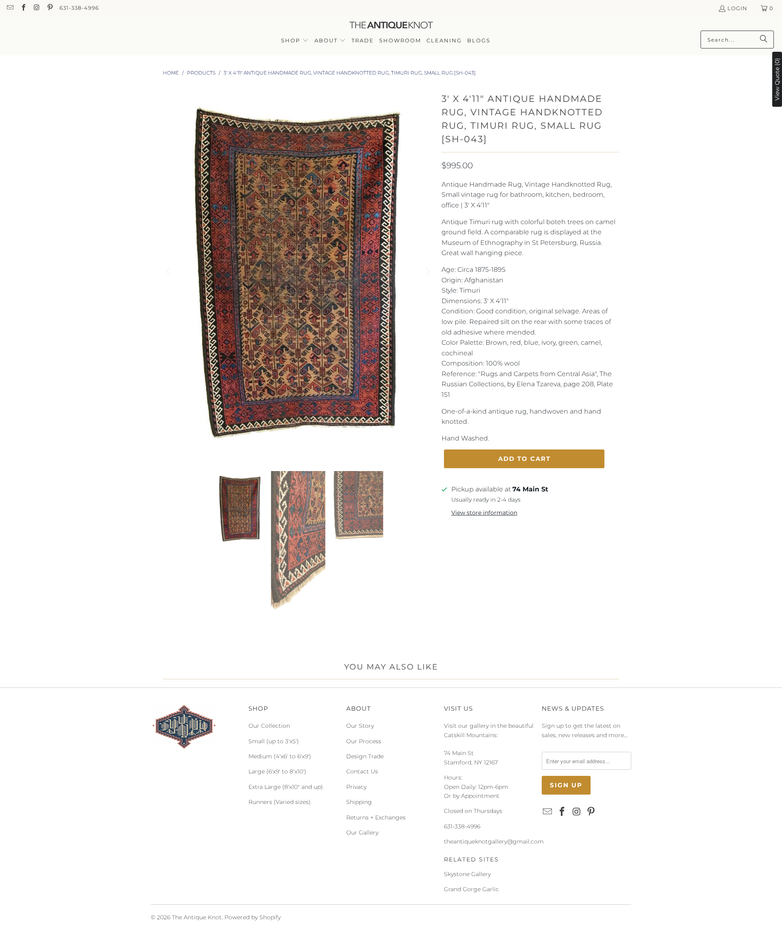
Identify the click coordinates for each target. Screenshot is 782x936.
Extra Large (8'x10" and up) (285, 787)
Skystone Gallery (467, 874)
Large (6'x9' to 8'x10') (277, 771)
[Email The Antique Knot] (9, 8)
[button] (295, 41)
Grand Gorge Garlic (471, 889)
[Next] (427, 271)
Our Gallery (362, 832)
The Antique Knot (197, 917)
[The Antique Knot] (391, 25)
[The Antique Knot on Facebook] (22, 8)
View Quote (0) (777, 79)
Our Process (363, 741)
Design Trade (365, 756)
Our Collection (269, 725)
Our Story (360, 725)
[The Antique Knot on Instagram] (36, 8)
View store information (484, 512)
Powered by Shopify (252, 917)
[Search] (763, 39)
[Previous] (169, 271)
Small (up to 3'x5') (273, 741)
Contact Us (362, 771)
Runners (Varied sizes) (279, 802)
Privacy (356, 787)
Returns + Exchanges (376, 817)
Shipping (359, 802)
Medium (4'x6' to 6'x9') (279, 756)
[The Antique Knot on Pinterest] (49, 8)
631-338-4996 (79, 7)
